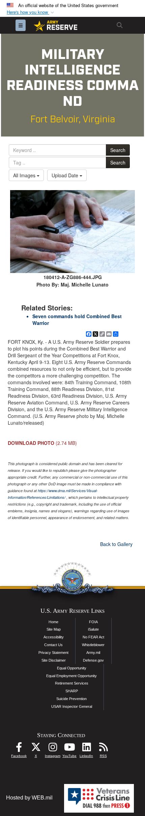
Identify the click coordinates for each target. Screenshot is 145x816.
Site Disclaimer (53, 660)
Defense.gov (93, 660)
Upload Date (66, 175)
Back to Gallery (116, 544)
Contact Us (53, 645)
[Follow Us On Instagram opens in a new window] (52, 749)
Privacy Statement (53, 653)
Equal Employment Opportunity (71, 676)
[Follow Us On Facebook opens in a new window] (18, 749)
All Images (25, 175)
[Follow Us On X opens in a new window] (35, 749)
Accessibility (54, 637)
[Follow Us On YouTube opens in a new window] (69, 749)
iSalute (93, 629)
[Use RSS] (103, 749)
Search (117, 150)
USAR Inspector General (71, 706)
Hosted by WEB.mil (29, 797)
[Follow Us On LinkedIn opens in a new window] (86, 749)
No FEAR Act (93, 637)
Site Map (54, 629)
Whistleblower (93, 645)
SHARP (71, 691)
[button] (31, 12)
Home (53, 622)
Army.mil (93, 653)
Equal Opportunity (71, 668)
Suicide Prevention (71, 699)
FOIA (93, 622)
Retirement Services (71, 683)
